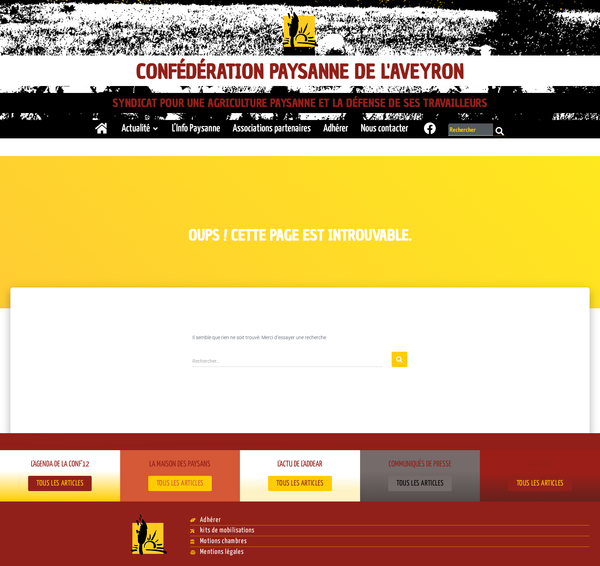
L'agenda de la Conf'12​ (60, 464)
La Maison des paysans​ (179, 464)
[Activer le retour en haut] (586, 552)
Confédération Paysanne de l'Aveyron (300, 71)
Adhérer (335, 128)
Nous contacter (384, 128)
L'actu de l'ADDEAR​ (299, 464)
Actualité (136, 128)
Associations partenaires (272, 128)
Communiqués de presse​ (420, 464)
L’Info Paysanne (196, 128)
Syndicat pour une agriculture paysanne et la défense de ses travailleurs (299, 103)
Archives (540, 464)
